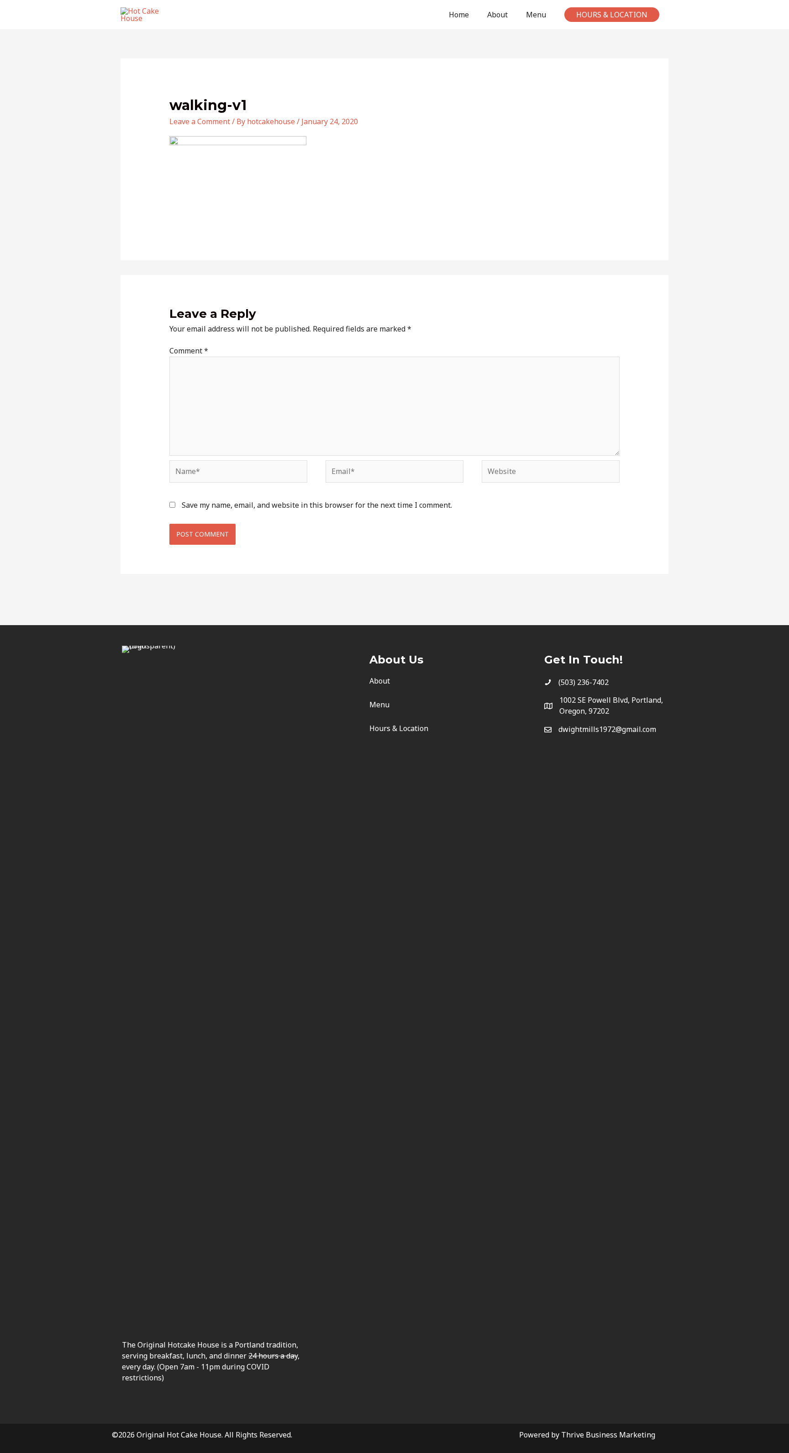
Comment (188, 351)
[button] (611, 14)
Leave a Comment (199, 121)
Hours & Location (398, 728)
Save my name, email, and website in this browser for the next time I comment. (317, 505)
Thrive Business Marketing (608, 1435)
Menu (379, 705)
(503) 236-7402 (583, 682)
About (379, 681)
